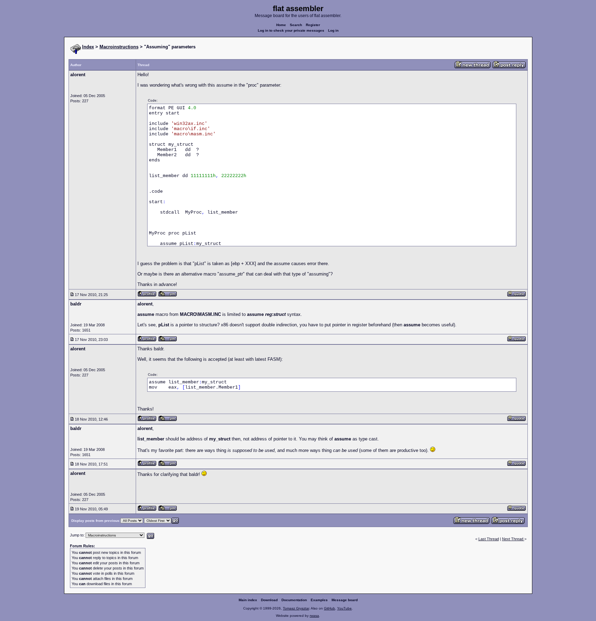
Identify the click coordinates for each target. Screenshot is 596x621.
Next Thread (513, 539)
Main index (248, 600)
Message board (345, 600)
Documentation (294, 600)
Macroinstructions (119, 46)
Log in (333, 30)
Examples (319, 600)
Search (296, 25)
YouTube (344, 608)
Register (313, 25)
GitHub (329, 608)
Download (269, 600)
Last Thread (488, 539)
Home (281, 25)
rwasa (314, 616)
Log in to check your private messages (291, 30)
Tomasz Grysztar (296, 608)
